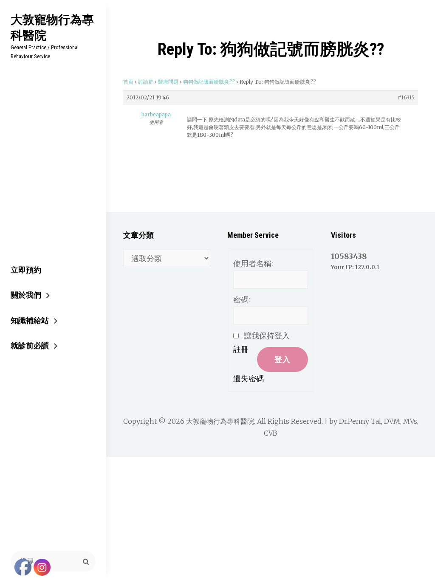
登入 (282, 359)
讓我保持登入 (267, 335)
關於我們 (26, 295)
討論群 (145, 82)
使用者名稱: (253, 263)
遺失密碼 (248, 378)
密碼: (241, 299)
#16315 (406, 97)
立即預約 (26, 270)
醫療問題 (168, 82)
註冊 (241, 349)
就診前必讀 (30, 345)
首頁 (128, 82)
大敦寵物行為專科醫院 (52, 27)
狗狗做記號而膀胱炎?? (209, 82)
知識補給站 (30, 320)
